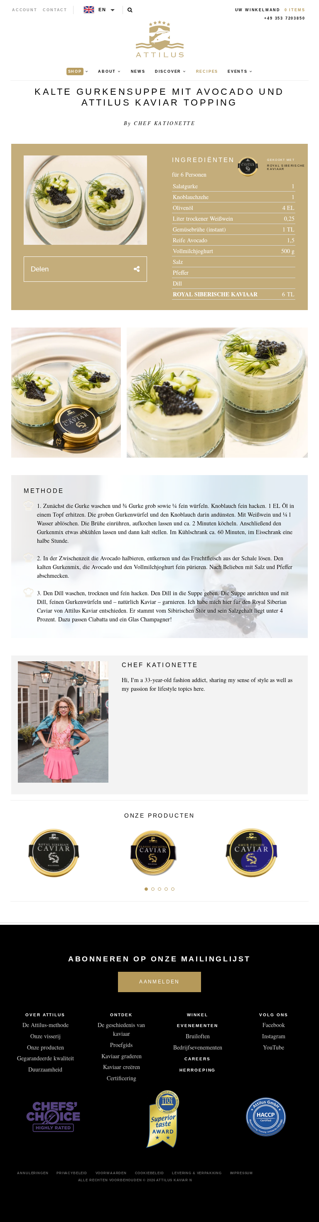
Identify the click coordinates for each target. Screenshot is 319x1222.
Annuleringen (32, 1173)
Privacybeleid (71, 1173)
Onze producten (45, 1047)
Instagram (273, 1036)
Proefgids (121, 1045)
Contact (55, 10)
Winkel (197, 1015)
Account (24, 10)
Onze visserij (45, 1036)
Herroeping (197, 1070)
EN (102, 9)
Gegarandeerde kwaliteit (45, 1058)
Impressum (241, 1173)
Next (299, 851)
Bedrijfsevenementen (197, 1047)
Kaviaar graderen (121, 1056)
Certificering (121, 1078)
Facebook (274, 1025)
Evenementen (197, 1025)
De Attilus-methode (45, 1025)
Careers (197, 1059)
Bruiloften (198, 1036)
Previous (19, 851)
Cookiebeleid (149, 1173)
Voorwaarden (111, 1173)
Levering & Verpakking (197, 1173)
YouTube (273, 1047)
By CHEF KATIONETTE (159, 123)
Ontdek (121, 1015)
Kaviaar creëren (121, 1067)
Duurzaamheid (45, 1069)
